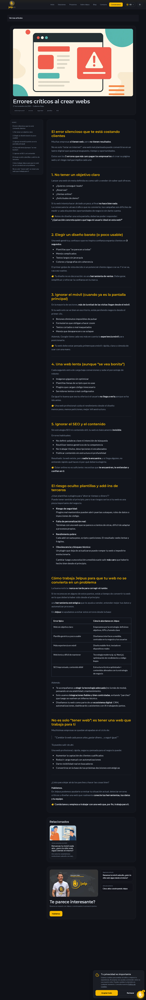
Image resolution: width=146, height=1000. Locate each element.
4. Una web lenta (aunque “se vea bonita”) (24, 148)
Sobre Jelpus (85, 4)
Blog (94, 4)
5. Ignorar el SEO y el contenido (24, 153)
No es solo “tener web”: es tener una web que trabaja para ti (26, 170)
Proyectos (73, 4)
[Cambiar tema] (139, 4)
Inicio (52, 4)
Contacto (103, 4)
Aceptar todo (106, 993)
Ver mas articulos (16, 18)
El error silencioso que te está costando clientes (23, 127)
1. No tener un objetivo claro (23, 132)
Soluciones (62, 4)
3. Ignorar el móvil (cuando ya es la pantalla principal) (25, 143)
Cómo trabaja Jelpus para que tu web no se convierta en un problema (26, 164)
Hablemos (56, 914)
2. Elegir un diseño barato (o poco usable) (24, 137)
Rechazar (130, 993)
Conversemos (116, 4)
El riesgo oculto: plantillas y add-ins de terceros (26, 158)
